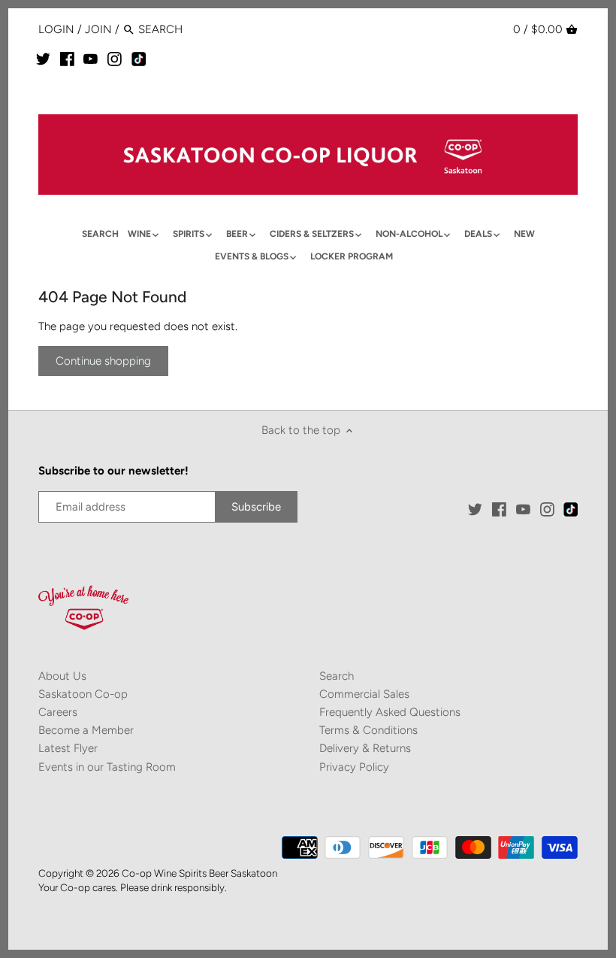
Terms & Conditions (368, 730)
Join (98, 29)
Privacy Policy (354, 767)
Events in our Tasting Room (107, 767)
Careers (57, 712)
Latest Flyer (68, 748)
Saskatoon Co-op (83, 694)
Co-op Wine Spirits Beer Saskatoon (199, 873)
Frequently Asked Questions (389, 712)
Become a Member (86, 730)
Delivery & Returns (365, 748)
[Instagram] (114, 58)
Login (56, 29)
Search (336, 676)
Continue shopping (103, 361)
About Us (62, 676)
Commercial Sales (364, 694)
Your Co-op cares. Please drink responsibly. (132, 887)
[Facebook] (67, 58)
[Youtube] (90, 58)
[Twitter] (43, 58)
